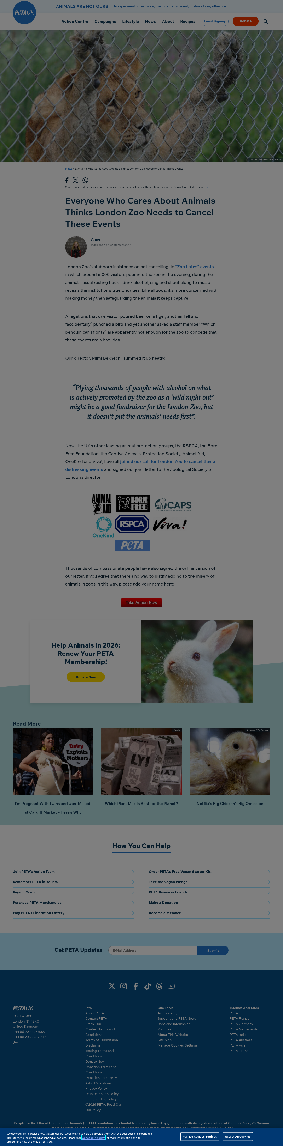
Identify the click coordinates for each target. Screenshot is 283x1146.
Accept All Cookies (237, 1136)
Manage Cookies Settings (200, 1136)
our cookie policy (93, 1137)
